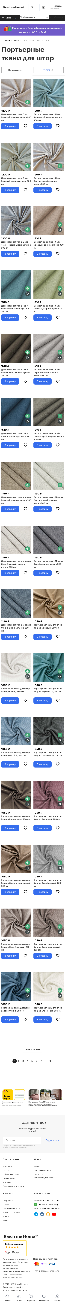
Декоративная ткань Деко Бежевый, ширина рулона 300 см (16, 117)
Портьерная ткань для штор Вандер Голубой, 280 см (15, 754)
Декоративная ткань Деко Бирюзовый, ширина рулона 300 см (47, 117)
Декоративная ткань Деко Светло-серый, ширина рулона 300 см (46, 181)
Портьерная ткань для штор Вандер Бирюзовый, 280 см (47, 690)
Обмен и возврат (11, 1174)
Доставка (7, 1166)
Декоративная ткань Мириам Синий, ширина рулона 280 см (16, 628)
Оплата (6, 1170)
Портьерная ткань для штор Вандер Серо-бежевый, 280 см (15, 947)
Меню (8, 18)
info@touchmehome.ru (50, 1208)
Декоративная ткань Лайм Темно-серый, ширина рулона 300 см (48, 436)
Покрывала (8, 1201)
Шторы (6, 1204)
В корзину (10, 126)
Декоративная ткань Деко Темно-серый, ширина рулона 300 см (16, 245)
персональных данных (18, 1147)
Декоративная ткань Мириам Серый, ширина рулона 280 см (48, 564)
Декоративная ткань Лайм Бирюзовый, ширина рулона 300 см (15, 309)
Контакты (7, 1182)
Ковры (6, 1216)
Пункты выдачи (10, 1178)
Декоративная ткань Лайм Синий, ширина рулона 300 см (15, 436)
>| (50, 1061)
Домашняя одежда (11, 1212)
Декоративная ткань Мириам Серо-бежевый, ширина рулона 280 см (16, 564)
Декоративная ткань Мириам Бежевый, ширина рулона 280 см (16, 500)
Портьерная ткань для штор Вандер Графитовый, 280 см (47, 754)
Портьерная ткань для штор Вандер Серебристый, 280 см (47, 883)
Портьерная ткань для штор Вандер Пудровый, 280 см (47, 817)
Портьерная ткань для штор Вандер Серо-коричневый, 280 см (47, 947)
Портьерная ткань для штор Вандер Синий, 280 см (15, 1009)
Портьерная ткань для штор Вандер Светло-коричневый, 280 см (15, 883)
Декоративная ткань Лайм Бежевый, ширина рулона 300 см (48, 245)
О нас (36, 1166)
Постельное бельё (11, 1208)
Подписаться (52, 1140)
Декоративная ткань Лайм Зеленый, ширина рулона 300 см (48, 309)
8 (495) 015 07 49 (51, 1201)
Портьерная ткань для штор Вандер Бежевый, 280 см (47, 626)
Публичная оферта (42, 1170)
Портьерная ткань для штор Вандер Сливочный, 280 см (47, 1009)
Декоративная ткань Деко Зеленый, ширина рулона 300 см (16, 181)
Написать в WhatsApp (48, 1204)
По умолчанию (14, 70)
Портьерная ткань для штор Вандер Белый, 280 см (15, 690)
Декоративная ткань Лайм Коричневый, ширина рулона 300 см (15, 373)
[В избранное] (25, 126)
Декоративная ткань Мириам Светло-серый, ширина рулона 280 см (48, 500)
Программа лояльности (13, 1186)
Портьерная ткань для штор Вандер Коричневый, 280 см (15, 817)
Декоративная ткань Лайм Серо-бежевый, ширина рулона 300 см (46, 373)
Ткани (5, 1220)
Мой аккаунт (58, 17)
